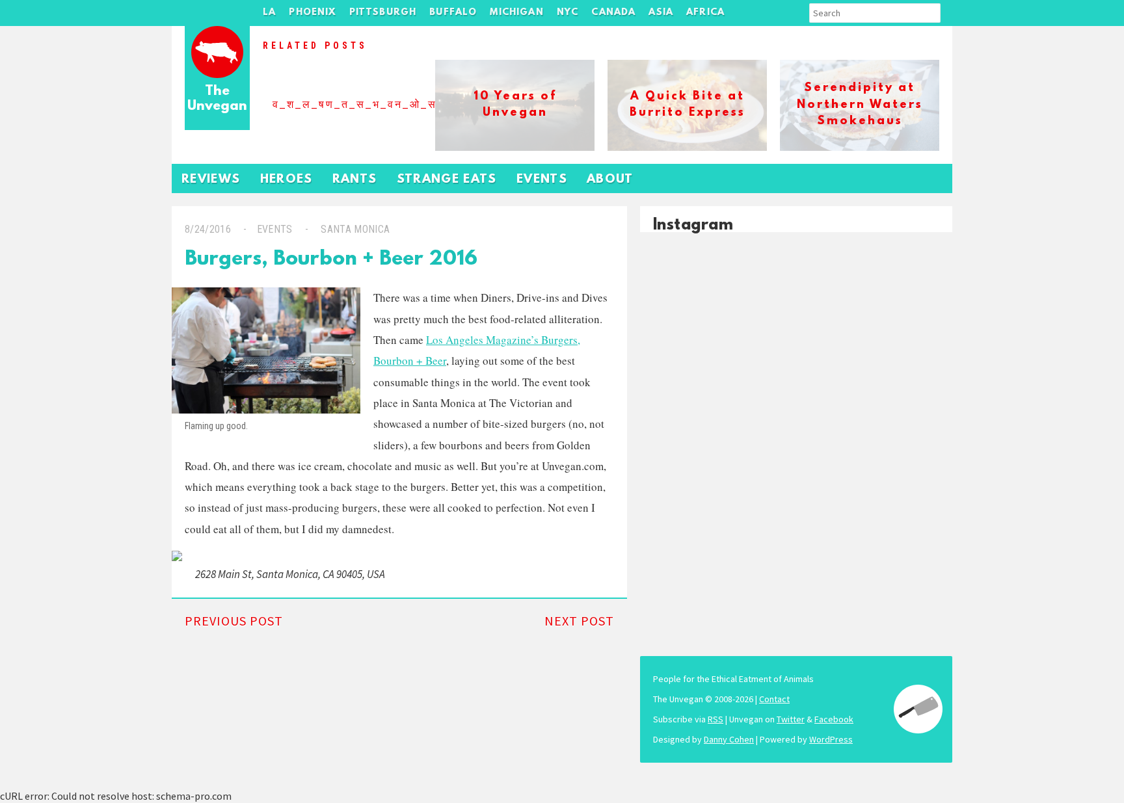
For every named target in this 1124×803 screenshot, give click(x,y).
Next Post (579, 620)
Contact (774, 699)
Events (541, 180)
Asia (661, 12)
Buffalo (453, 12)
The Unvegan (217, 99)
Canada (613, 12)
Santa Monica (355, 229)
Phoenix (312, 12)
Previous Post (234, 620)
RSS (715, 719)
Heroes (286, 180)
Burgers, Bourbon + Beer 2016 (331, 259)
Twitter (791, 719)
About (610, 180)
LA (269, 12)
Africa (705, 12)
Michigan (516, 12)
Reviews (211, 180)
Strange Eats (447, 180)
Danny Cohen (729, 739)
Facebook (833, 719)
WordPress (831, 739)
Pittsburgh (383, 12)
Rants (354, 180)
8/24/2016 (208, 229)
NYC (568, 12)
